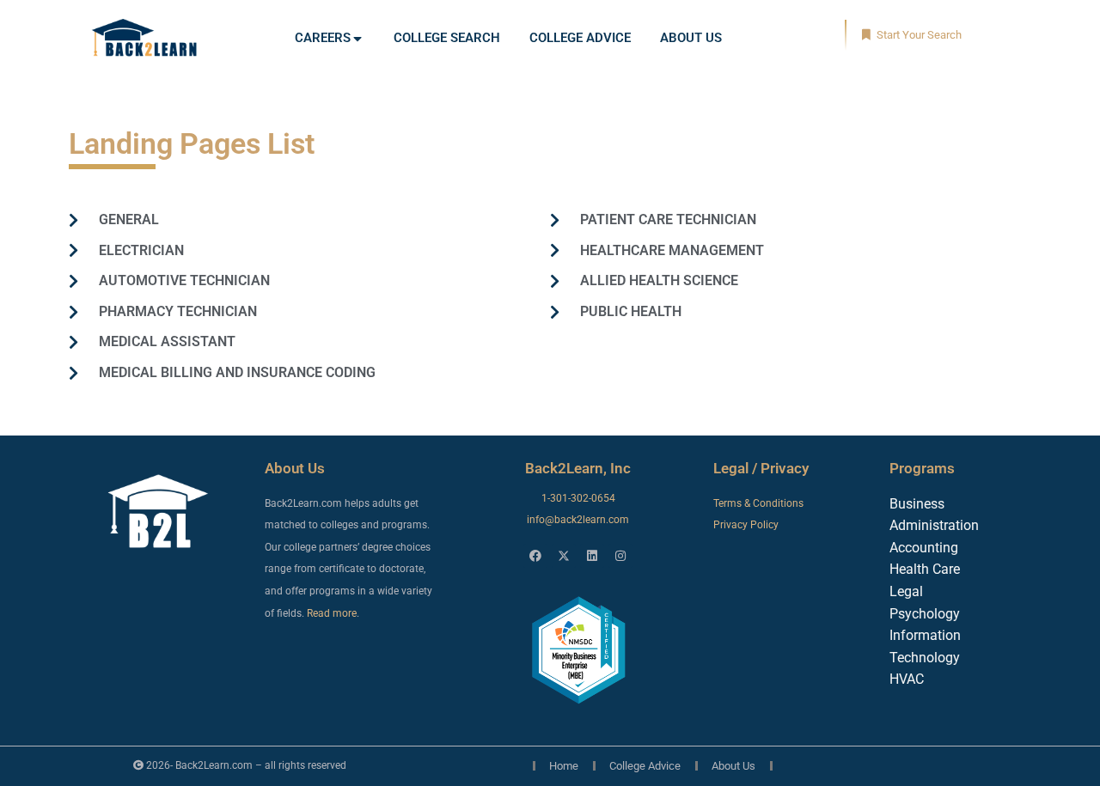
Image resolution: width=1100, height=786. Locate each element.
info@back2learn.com (578, 520)
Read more (332, 613)
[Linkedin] (592, 556)
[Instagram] (620, 556)
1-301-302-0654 (578, 498)
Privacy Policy (746, 525)
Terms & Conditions (758, 503)
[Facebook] (535, 556)
